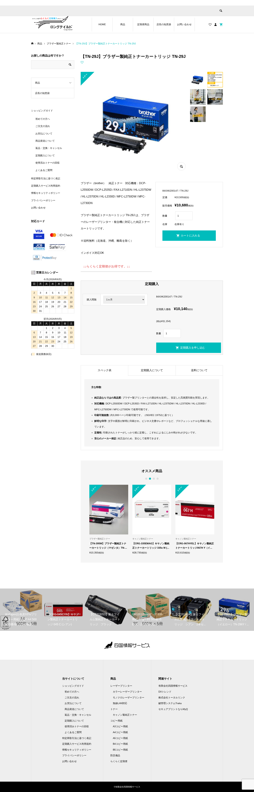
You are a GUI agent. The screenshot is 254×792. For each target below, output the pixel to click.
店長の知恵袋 (164, 24)
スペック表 (104, 370)
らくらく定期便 (118, 761)
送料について (199, 370)
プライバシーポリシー (43, 200)
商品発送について (45, 140)
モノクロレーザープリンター (128, 697)
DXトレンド (164, 691)
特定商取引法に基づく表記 (45, 178)
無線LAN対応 (120, 703)
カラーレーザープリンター (127, 691)
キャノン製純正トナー (125, 714)
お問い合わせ (184, 24)
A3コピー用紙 (120, 726)
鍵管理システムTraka (170, 703)
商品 (122, 24)
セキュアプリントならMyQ (173, 709)
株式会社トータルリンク (171, 697)
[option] (108, 519)
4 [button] (157, 479)
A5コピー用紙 (120, 738)
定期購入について (152, 370)
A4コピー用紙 (120, 732)
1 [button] (146, 479)
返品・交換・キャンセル (48, 148)
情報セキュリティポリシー (45, 193)
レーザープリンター (121, 685)
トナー (114, 709)
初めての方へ (42, 118)
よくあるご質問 (43, 170)
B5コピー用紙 (120, 749)
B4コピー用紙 (120, 743)
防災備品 (115, 755)
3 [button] (153, 479)
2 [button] (150, 479)
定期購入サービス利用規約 (45, 185)
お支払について (43, 133)
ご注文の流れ (42, 126)
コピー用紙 (116, 720)
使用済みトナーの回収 (47, 162)
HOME (102, 24)
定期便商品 (143, 24)
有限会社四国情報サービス (172, 685)
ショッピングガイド (42, 110)
